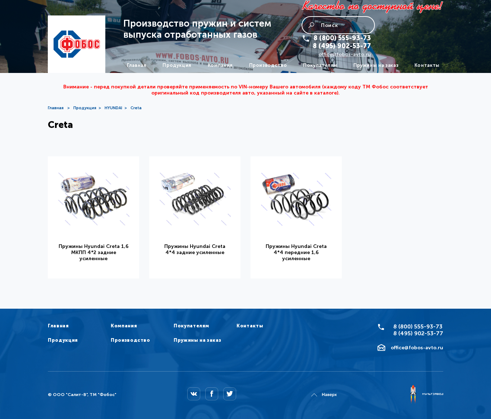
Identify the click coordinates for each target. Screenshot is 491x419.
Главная (137, 65)
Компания (220, 65)
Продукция (177, 65)
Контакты (427, 65)
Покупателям (320, 65)
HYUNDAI (113, 108)
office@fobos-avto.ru (344, 54)
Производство (268, 65)
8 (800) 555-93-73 (342, 38)
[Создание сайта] (426, 395)
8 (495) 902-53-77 (342, 46)
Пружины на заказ (375, 65)
